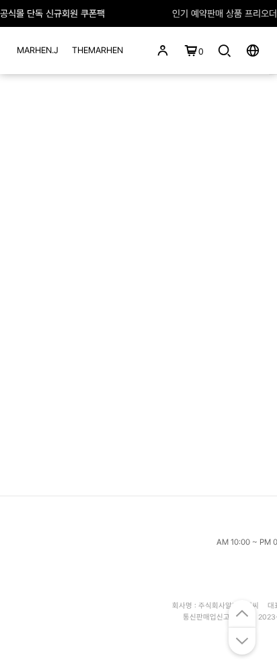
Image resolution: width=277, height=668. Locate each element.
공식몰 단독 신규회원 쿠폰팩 (52, 13)
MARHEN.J (37, 50)
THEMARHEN (97, 50)
